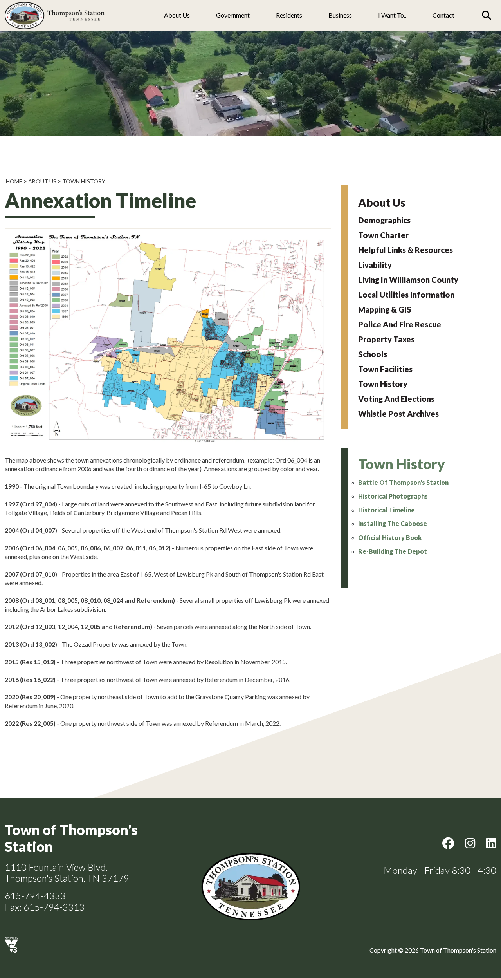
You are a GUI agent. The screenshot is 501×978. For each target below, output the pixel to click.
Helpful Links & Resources (405, 250)
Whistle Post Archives (398, 413)
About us (177, 15)
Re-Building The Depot (392, 551)
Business (340, 15)
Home (14, 181)
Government (233, 15)
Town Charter (383, 235)
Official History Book (390, 537)
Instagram (470, 843)
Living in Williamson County (408, 279)
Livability (375, 264)
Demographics (384, 220)
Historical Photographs (393, 496)
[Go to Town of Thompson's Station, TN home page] (55, 4)
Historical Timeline (386, 509)
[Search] (486, 15)
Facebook (448, 843)
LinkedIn (491, 843)
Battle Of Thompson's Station (403, 482)
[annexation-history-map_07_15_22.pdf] (168, 444)
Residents (289, 15)
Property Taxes (386, 339)
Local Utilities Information (406, 294)
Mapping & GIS (384, 309)
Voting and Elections (396, 398)
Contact (443, 15)
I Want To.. (392, 15)
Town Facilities (385, 369)
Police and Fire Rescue (399, 324)
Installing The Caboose (392, 523)
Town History (83, 181)
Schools (372, 354)
